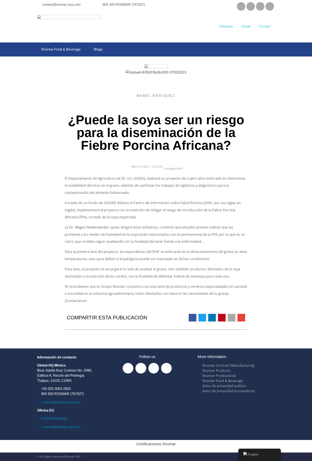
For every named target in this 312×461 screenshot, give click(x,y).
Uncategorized (173, 168)
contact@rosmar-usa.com (61, 402)
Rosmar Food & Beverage (61, 49)
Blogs (98, 49)
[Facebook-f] (128, 368)
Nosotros (226, 26)
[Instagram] (250, 6)
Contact (265, 26)
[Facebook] (241, 6)
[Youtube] (270, 6)
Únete (245, 26)
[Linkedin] (260, 6)
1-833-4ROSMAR (53, 418)
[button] (192, 317)
